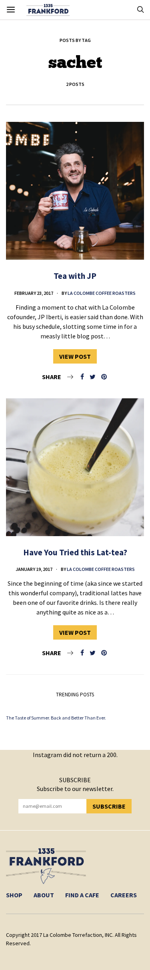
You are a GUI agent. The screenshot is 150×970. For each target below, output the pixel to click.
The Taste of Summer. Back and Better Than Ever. (56, 718)
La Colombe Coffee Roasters (102, 293)
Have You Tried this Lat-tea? (75, 552)
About (44, 895)
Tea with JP (75, 275)
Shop (14, 895)
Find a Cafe (82, 895)
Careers (123, 895)
